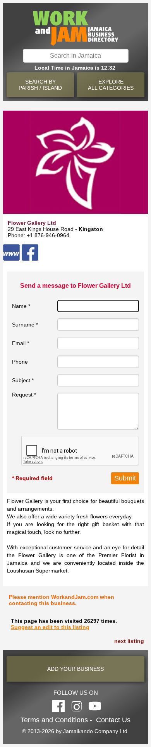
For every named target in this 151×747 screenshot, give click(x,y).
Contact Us (113, 720)
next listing (129, 641)
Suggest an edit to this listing (50, 627)
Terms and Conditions (54, 720)
